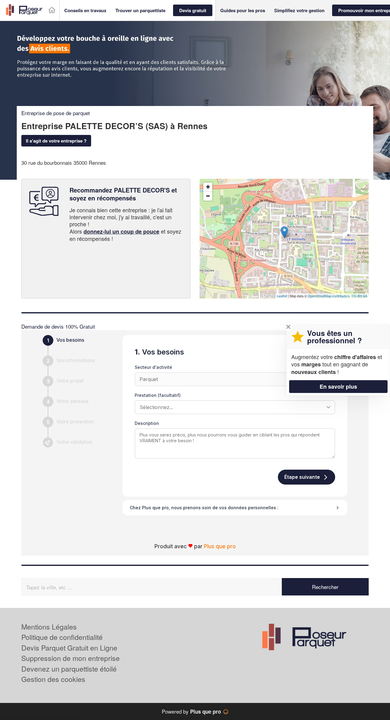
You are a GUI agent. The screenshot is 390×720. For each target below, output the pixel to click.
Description (147, 423)
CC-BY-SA (359, 295)
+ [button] (208, 187)
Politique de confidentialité (62, 637)
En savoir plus (338, 386)
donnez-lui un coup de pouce (121, 231)
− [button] (208, 196)
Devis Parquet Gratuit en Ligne (69, 648)
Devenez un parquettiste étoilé (69, 669)
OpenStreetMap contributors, (330, 295)
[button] (85, 10)
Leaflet (282, 295)
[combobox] (233, 407)
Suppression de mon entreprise (70, 658)
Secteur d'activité (153, 367)
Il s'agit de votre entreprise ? (56, 140)
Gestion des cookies (53, 679)
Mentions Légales (49, 627)
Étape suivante (302, 477)
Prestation (158, 395)
